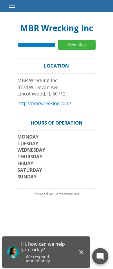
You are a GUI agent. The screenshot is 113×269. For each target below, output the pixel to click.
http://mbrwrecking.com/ (44, 103)
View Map (77, 44)
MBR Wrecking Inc (56, 27)
